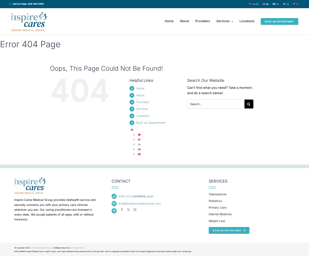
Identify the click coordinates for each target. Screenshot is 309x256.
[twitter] (128, 209)
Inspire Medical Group (41, 248)
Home (140, 88)
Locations (142, 116)
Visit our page (136, 196)
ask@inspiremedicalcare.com (140, 203)
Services (142, 109)
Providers (142, 102)
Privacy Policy (78, 248)
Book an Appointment (150, 122)
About (140, 95)
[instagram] (134, 209)
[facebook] (122, 209)
